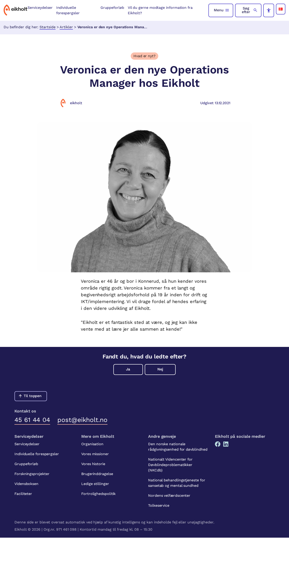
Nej (160, 369)
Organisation (92, 444)
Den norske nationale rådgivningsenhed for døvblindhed (177, 447)
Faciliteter (23, 494)
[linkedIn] (225, 444)
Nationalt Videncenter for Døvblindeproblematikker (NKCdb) (170, 464)
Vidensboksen (26, 484)
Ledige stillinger (95, 484)
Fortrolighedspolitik (98, 494)
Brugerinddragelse (97, 474)
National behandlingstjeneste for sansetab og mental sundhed (176, 483)
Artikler (66, 27)
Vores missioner (95, 454)
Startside (47, 27)
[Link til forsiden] (16, 10)
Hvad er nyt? (144, 56)
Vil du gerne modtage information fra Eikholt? (160, 10)
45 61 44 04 (32, 420)
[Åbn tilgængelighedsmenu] (268, 10)
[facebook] (217, 444)
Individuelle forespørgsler (68, 10)
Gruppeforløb (112, 7)
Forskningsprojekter (31, 474)
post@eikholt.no (82, 420)
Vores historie (93, 464)
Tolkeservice (158, 505)
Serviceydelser (40, 7)
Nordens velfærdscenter (169, 495)
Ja (128, 369)
